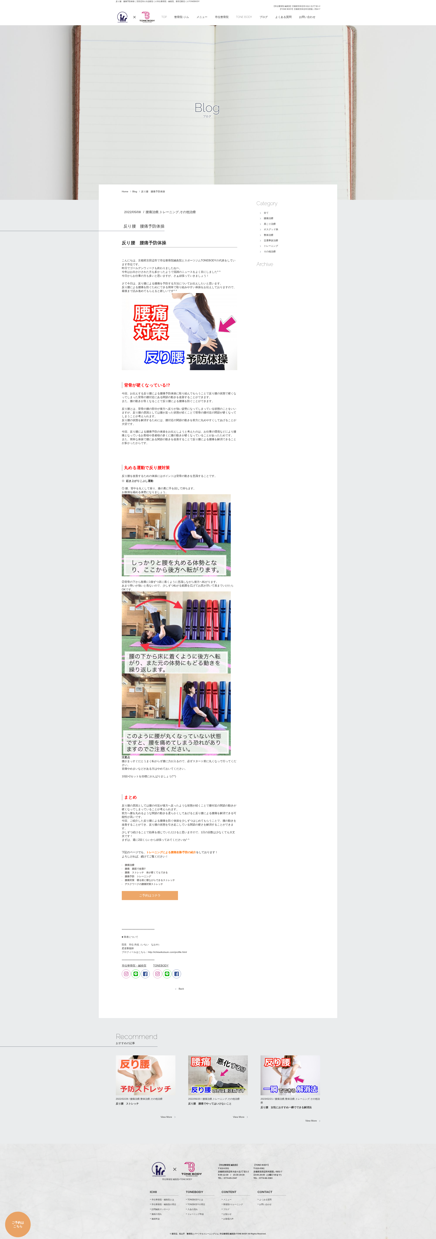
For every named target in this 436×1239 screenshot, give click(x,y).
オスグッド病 (271, 229)
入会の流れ (193, 1209)
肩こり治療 (270, 223)
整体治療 (268, 235)
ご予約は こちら (18, 1221)
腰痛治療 (129, 865)
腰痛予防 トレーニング (138, 876)
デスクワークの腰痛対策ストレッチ (144, 884)
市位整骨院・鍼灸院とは (163, 1199)
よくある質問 (283, 17)
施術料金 (156, 1219)
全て (266, 212)
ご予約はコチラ (150, 895)
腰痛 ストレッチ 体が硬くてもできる (146, 872)
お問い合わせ (307, 17)
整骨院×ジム (181, 17)
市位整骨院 (222, 17)
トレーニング (271, 245)
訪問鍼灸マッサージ (161, 1209)
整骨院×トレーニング (233, 1204)
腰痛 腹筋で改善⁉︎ (135, 868)
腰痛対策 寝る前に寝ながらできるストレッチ (150, 880)
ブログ (264, 17)
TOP (164, 17)
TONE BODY (244, 17)
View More (166, 1117)
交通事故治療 (271, 240)
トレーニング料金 (196, 1214)
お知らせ (227, 1214)
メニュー (202, 17)
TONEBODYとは (195, 1199)
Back (181, 988)
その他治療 (270, 251)
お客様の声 (228, 1219)
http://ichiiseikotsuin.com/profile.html (167, 952)
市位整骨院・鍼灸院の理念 (164, 1204)
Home (125, 191)
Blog (134, 191)
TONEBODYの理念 (196, 1204)
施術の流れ (157, 1214)
